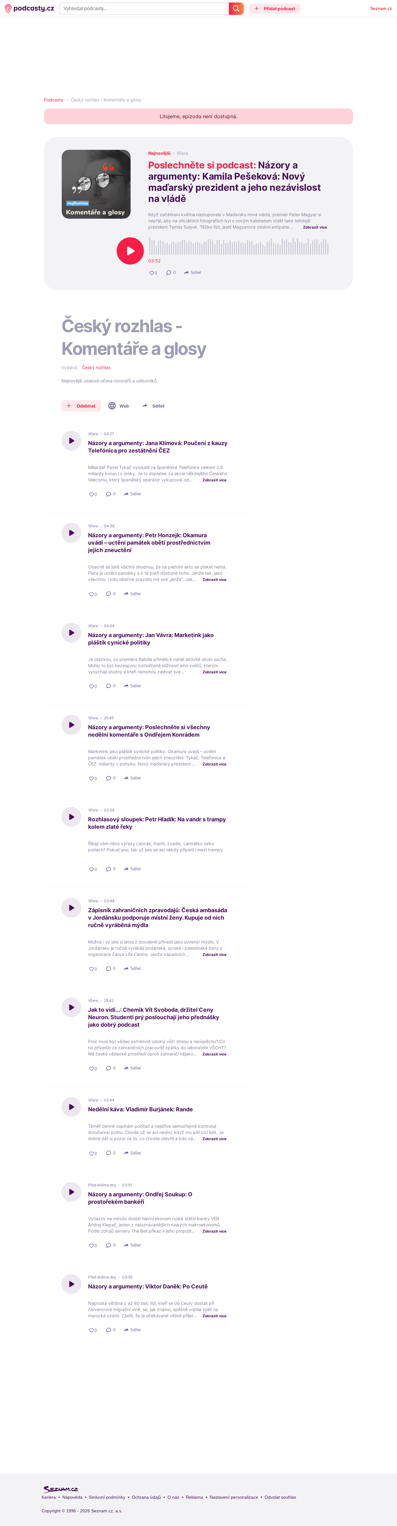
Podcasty (53, 99)
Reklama (194, 1497)
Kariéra (49, 1497)
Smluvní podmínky (107, 1497)
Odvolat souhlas (280, 1497)
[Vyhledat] (236, 8)
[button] (275, 9)
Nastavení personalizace (234, 1497)
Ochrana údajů (146, 1497)
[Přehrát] (130, 251)
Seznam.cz (381, 8)
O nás (173, 1497)
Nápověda (72, 1497)
